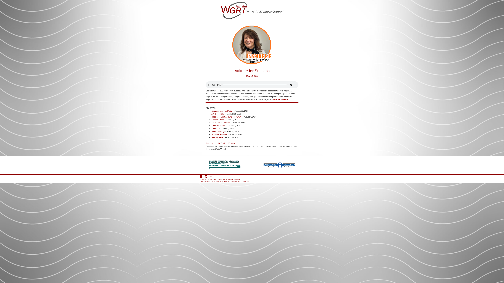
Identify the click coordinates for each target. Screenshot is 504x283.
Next (233, 143)
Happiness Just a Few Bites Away (226, 117)
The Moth (215, 128)
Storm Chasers (218, 137)
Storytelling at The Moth (221, 111)
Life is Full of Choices (220, 123)
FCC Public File (244, 181)
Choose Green (217, 120)
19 (229, 143)
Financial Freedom (219, 134)
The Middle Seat (218, 125)
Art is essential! (218, 114)
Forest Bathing (217, 131)
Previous (209, 143)
